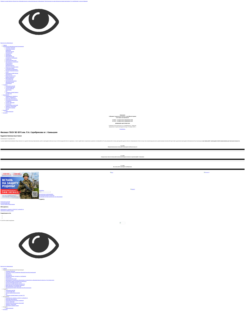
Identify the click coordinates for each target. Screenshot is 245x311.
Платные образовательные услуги (14, 282)
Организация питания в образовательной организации (11, 82)
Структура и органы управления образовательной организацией (10, 50)
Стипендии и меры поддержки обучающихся (11, 68)
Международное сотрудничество (9, 79)
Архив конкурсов (9, 111)
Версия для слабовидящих (7, 43)
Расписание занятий (10, 86)
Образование (9, 55)
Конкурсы (5, 110)
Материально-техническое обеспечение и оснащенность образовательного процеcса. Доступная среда (12, 64)
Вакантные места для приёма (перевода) (11, 76)
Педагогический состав (11, 60)
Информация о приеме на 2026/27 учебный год (11, 97)
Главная (5, 45)
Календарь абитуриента (11, 98)
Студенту (5, 84)
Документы (8, 54)
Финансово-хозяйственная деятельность (12, 74)
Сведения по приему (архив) (7, 210)
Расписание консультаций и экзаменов (15, 300)
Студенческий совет (10, 87)
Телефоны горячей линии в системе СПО (15, 295)
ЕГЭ (6, 91)
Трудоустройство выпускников (10, 89)
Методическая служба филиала (46, 194)
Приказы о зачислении (11, 106)
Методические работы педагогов (46, 195)
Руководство (9, 59)
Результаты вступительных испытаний (12, 104)
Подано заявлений (10, 102)
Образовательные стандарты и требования (11, 57)
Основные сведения (10, 47)
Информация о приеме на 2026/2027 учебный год (12, 209)
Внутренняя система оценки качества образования (50, 196)
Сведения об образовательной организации (13, 46)
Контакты (5, 112)
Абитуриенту (6, 95)
